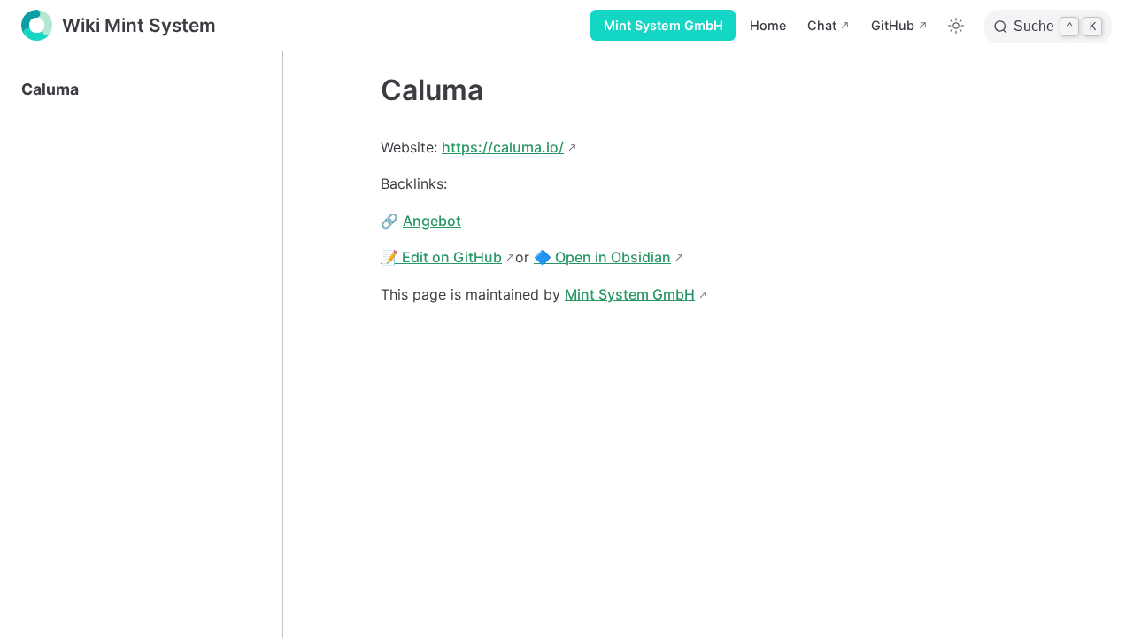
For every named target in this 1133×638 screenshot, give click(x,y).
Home (768, 25)
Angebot (432, 221)
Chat (821, 25)
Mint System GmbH (663, 25)
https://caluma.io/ (503, 147)
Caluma (50, 89)
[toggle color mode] (956, 25)
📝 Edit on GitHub (441, 257)
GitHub (892, 25)
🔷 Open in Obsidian (602, 257)
